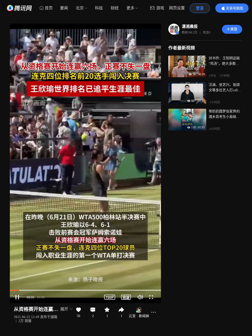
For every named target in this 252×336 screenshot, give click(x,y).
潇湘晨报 (190, 26)
